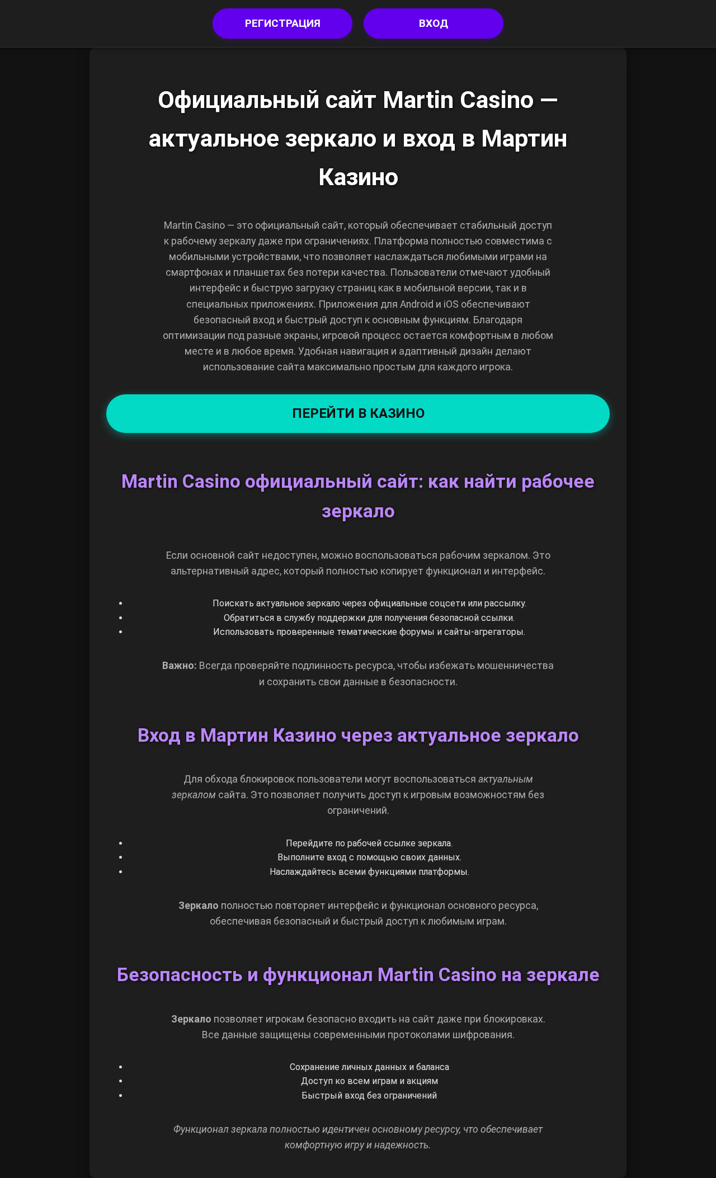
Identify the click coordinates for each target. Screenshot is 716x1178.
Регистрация (283, 23)
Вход (433, 23)
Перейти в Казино (358, 413)
